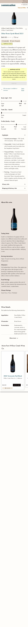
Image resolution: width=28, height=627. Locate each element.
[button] (26, 29)
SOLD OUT (14, 83)
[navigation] (8, 7)
